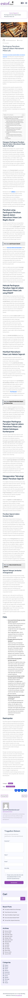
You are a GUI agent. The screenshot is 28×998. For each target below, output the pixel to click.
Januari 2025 (8, 953)
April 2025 (7, 948)
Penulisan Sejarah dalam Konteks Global (14, 134)
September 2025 (9, 939)
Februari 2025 (8, 952)
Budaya (6, 965)
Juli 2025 (7, 943)
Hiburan (6, 970)
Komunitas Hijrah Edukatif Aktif (12, 917)
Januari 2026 (8, 932)
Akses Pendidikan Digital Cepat (12, 915)
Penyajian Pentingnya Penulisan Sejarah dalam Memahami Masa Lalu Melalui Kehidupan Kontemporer (14, 129)
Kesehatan (7, 972)
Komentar (7, 841)
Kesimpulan (8, 138)
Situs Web (6, 868)
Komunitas (7, 974)
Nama (6, 855)
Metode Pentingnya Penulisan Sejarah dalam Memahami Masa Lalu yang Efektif (15, 123)
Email (6, 861)
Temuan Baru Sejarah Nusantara (12, 920)
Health (6, 968)
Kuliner (6, 975)
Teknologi (7, 979)
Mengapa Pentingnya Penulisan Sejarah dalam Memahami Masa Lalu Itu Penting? (13, 117)
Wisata (6, 982)
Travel (6, 981)
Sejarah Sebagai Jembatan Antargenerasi (15, 135)
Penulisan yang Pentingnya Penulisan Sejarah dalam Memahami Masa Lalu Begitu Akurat (15, 120)
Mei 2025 (7, 946)
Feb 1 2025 (20, 40)
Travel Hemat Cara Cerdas (11, 912)
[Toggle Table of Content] (22, 115)
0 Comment (6, 43)
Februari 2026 (8, 931)
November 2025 (8, 936)
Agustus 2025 (8, 941)
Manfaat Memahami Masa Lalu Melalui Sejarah (13, 126)
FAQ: (7, 137)
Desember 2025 (8, 934)
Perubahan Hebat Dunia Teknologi (13, 909)
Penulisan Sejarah (10, 786)
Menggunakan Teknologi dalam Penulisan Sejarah (14, 132)
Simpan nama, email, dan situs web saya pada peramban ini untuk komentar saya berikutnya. (15, 876)
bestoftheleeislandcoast (11, 40)
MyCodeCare (19, 995)
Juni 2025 (7, 945)
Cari (5, 894)
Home (10, 13)
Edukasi (6, 967)
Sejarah (16, 13)
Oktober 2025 (8, 938)
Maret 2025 (7, 950)
